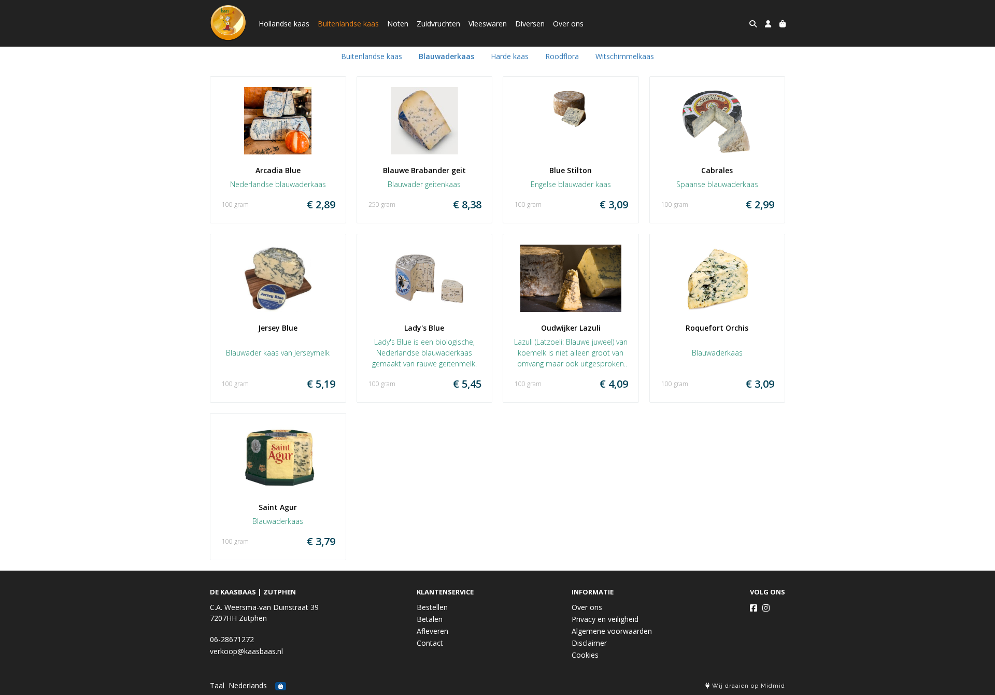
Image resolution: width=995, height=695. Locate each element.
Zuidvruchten (438, 24)
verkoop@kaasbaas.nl (246, 651)
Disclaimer (589, 643)
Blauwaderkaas (446, 56)
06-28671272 (232, 639)
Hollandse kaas (284, 24)
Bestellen (432, 607)
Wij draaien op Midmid (747, 686)
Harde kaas (510, 56)
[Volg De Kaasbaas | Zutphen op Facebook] (753, 608)
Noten (397, 24)
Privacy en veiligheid (605, 619)
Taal (217, 685)
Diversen (530, 24)
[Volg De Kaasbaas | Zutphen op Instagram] (766, 608)
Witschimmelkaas (624, 56)
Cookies (585, 655)
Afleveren (432, 631)
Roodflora (562, 56)
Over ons (568, 24)
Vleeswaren (487, 24)
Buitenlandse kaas (348, 24)
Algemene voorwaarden (612, 631)
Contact (430, 643)
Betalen (430, 619)
